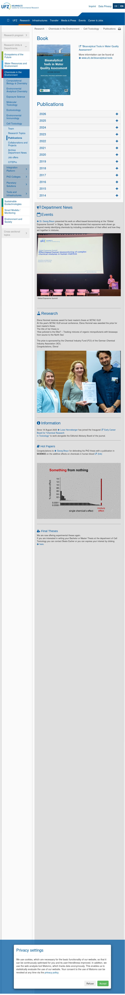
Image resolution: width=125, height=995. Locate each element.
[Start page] (8, 20)
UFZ (15, 20)
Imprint (92, 6)
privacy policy (51, 972)
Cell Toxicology (14, 123)
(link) (100, 453)
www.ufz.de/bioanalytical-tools (97, 57)
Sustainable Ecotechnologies (13, 203)
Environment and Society (13, 220)
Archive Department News (17, 151)
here (41, 544)
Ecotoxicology (14, 110)
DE (116, 6)
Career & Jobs (95, 20)
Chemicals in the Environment (13, 73)
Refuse (90, 983)
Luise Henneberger (69, 429)
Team (11, 128)
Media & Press (68, 20)
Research (25, 20)
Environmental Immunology (14, 117)
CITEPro (12, 162)
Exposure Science (16, 96)
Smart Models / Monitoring (12, 211)
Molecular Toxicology (12, 103)
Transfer (54, 20)
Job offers (13, 157)
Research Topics (16, 133)
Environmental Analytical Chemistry (17, 90)
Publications (15, 137)
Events (82, 20)
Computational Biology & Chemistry (17, 82)
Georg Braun (63, 450)
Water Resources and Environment (16, 65)
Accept (102, 983)
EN (121, 6)
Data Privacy (105, 6)
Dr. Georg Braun (46, 221)
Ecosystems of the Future (14, 56)
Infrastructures (39, 20)
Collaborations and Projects (17, 144)
